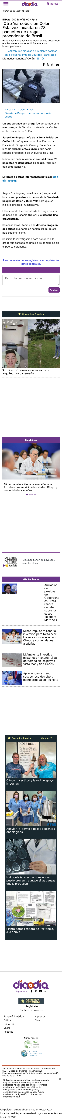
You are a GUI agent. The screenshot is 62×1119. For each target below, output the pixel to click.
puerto (8, 116)
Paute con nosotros (31, 1010)
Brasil (30, 109)
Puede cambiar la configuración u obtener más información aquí (23, 1094)
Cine (37, 1020)
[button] (6, 470)
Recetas (8, 1031)
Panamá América (13, 1016)
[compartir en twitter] (48, 64)
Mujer (6, 1027)
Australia (46, 113)
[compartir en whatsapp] (53, 64)
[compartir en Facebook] (43, 64)
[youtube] (40, 991)
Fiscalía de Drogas (15, 113)
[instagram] (45, 991)
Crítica (7, 1020)
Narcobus (10, 109)
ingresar (54, 3)
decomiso (33, 113)
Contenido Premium (33, 314)
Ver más (45, 738)
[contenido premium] (31, 1000)
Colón (21, 109)
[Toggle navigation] (6, 3)
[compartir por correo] (57, 64)
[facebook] (31, 991)
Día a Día (8, 1024)
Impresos (39, 1016)
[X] (35, 991)
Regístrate (31, 1006)
